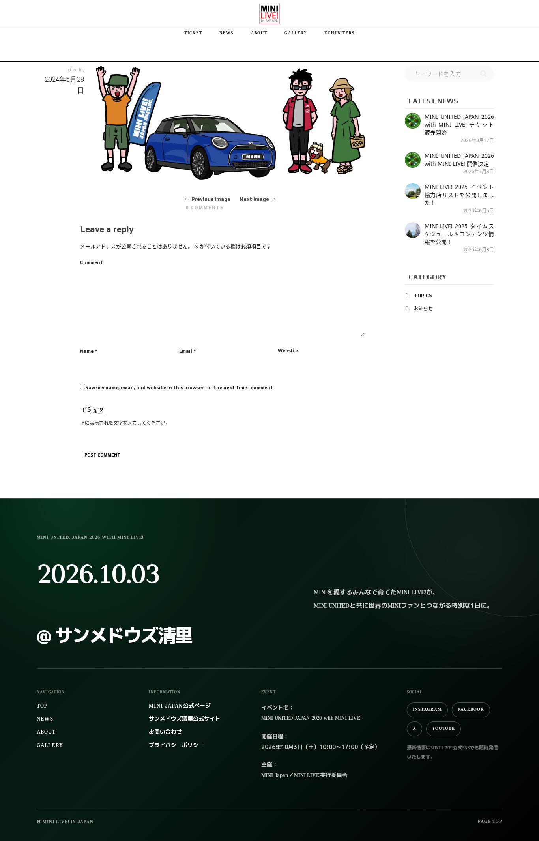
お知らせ (423, 308)
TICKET (193, 33)
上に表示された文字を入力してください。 (125, 423)
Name (87, 351)
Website (288, 351)
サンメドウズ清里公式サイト (185, 719)
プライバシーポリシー (176, 746)
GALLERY (295, 33)
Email (185, 351)
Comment (91, 262)
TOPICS (423, 295)
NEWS (226, 33)
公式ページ (179, 706)
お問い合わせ (165, 732)
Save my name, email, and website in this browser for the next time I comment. (179, 387)
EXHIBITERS (339, 33)
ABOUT (259, 33)
